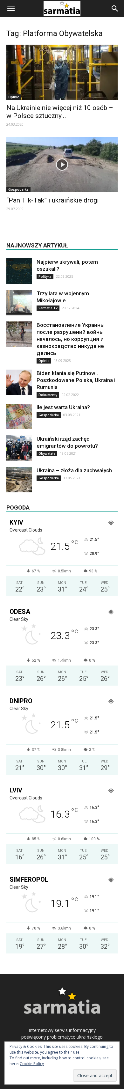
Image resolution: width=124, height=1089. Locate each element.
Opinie (13, 97)
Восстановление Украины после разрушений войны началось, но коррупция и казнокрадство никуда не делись (71, 339)
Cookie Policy (32, 1063)
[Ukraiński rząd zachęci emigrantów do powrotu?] (19, 448)
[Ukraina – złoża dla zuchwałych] (19, 479)
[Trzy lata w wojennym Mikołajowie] (19, 302)
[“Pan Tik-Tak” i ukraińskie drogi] (62, 164)
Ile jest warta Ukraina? (63, 407)
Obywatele (46, 453)
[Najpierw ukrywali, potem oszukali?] (19, 271)
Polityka (45, 276)
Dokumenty (47, 395)
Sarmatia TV (48, 308)
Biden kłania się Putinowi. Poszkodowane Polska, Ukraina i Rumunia (76, 380)
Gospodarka (18, 189)
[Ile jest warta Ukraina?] (19, 416)
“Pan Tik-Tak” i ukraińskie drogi (52, 200)
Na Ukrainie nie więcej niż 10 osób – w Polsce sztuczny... (59, 112)
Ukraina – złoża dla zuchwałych (74, 470)
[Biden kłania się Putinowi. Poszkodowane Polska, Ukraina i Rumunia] (19, 382)
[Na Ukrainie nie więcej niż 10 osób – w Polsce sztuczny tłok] (62, 72)
